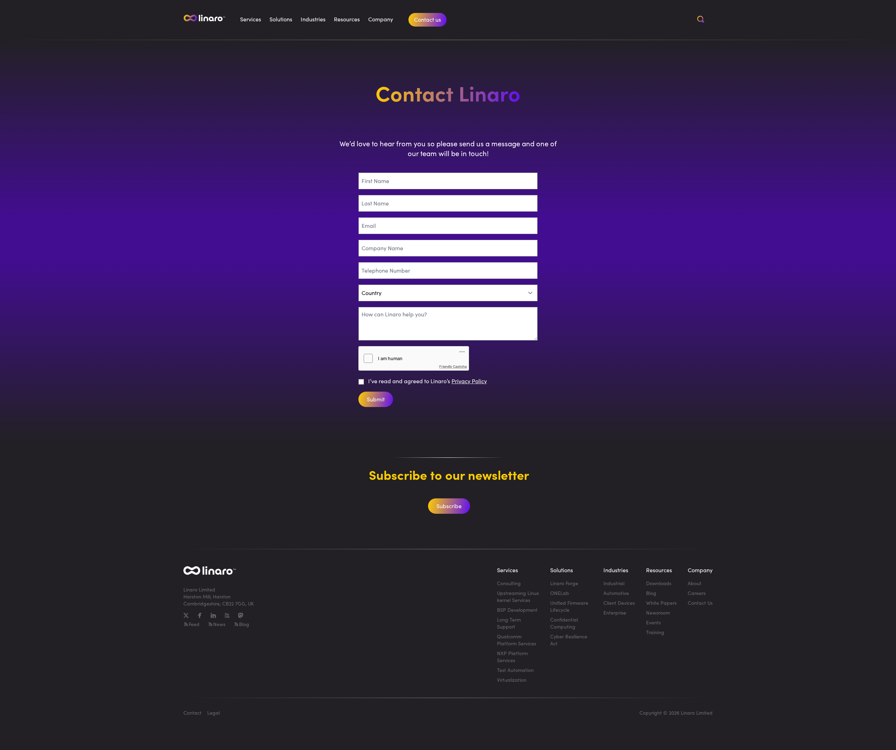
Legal (213, 712)
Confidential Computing (564, 623)
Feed (194, 624)
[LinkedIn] (213, 615)
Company (380, 19)
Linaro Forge (564, 583)
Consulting (509, 583)
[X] (186, 615)
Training (655, 632)
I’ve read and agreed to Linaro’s (427, 381)
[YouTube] (227, 615)
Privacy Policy (469, 381)
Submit (376, 399)
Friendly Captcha (453, 366)
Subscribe (449, 506)
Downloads (658, 583)
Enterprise (614, 612)
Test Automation (515, 670)
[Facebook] (199, 615)
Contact (192, 712)
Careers (697, 593)
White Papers (661, 603)
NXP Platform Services (512, 657)
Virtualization (511, 680)
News (219, 624)
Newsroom (658, 612)
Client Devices (619, 603)
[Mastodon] (240, 615)
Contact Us (700, 603)
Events (653, 622)
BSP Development (517, 610)
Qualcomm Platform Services (516, 640)
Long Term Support (509, 623)
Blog (244, 624)
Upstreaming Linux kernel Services (518, 596)
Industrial (613, 583)
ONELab (559, 593)
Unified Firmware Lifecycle (569, 606)
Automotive (616, 593)
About (694, 583)
